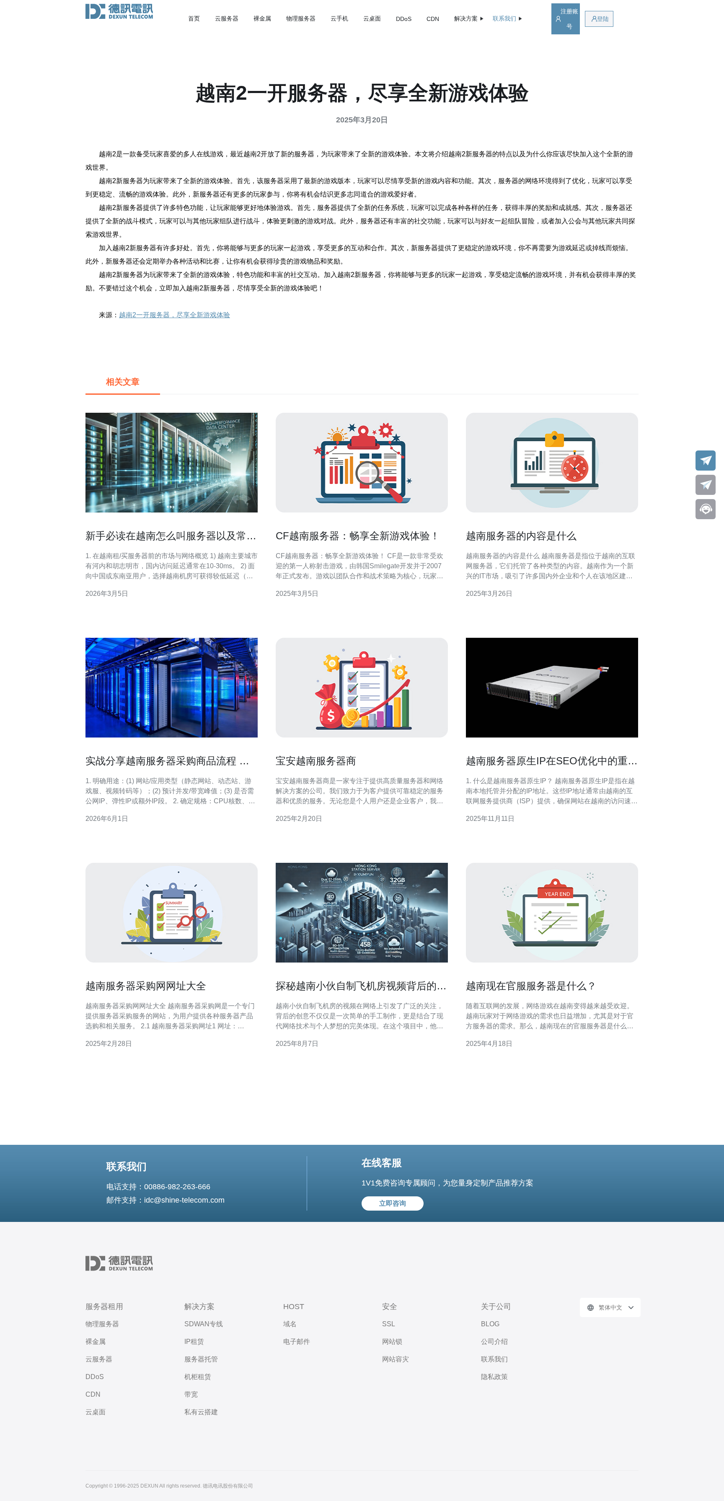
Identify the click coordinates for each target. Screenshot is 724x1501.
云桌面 (372, 18)
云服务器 (226, 18)
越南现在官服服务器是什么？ (531, 985)
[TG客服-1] (706, 460)
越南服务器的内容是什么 (521, 535)
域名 (290, 1324)
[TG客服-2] (706, 485)
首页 (194, 18)
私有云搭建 (201, 1412)
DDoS (403, 19)
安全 (389, 1306)
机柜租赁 (197, 1376)
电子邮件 (296, 1341)
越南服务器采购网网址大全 (145, 985)
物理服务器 (300, 18)
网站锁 (392, 1341)
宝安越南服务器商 (316, 760)
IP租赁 (194, 1341)
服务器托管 (201, 1359)
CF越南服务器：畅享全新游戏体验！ (358, 535)
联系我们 (494, 1359)
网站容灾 (395, 1359)
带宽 (191, 1394)
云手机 (339, 18)
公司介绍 (494, 1341)
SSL (388, 1324)
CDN (433, 19)
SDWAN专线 (203, 1324)
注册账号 (569, 19)
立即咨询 (392, 1203)
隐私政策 (494, 1376)
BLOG (490, 1324)
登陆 (603, 19)
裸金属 (262, 18)
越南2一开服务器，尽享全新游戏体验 (174, 314)
